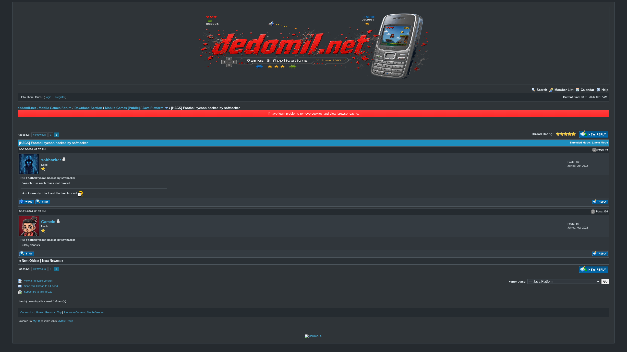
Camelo (48, 222)
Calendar (587, 90)
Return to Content (74, 312)
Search (542, 90)
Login (48, 97)
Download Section (88, 108)
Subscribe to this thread (38, 291)
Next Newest (51, 261)
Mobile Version (95, 312)
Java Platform (153, 108)
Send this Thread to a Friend (41, 286)
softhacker (51, 160)
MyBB (36, 320)
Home (39, 312)
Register (60, 97)
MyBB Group (65, 320)
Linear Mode (600, 142)
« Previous (39, 134)
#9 (606, 149)
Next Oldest (30, 261)
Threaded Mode (580, 142)
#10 (605, 211)
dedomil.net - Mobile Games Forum (45, 108)
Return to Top (53, 312)
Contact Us (27, 312)
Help (605, 90)
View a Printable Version (38, 280)
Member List (564, 90)
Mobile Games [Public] (122, 108)
